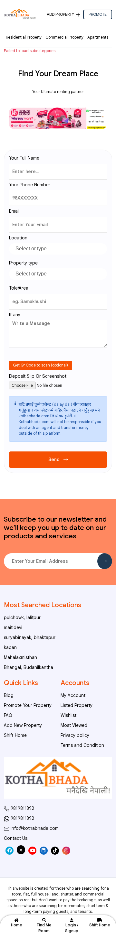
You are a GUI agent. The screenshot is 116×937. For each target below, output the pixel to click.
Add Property (60, 14)
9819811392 (21, 808)
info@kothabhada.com (34, 828)
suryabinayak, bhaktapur (29, 637)
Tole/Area (18, 288)
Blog (9, 695)
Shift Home (99, 925)
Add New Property (23, 725)
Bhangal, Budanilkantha (28, 667)
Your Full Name (24, 158)
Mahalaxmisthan (20, 657)
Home (16, 925)
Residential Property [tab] (24, 37)
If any (14, 315)
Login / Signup (71, 928)
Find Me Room (44, 928)
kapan (10, 647)
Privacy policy (75, 735)
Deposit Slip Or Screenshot (37, 376)
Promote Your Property (28, 705)
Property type (23, 263)
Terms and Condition (82, 745)
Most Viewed (74, 725)
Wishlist (68, 715)
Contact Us (15, 838)
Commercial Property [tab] (64, 37)
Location (18, 238)
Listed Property (76, 705)
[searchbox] (60, 248)
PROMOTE (98, 14)
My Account (73, 695)
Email (14, 211)
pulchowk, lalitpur (22, 617)
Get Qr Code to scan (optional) (40, 365)
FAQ (8, 715)
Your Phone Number (29, 185)
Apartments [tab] (97, 37)
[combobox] (58, 249)
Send (54, 459)
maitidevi (13, 627)
